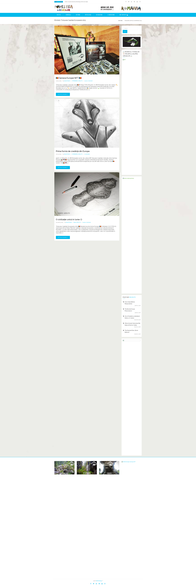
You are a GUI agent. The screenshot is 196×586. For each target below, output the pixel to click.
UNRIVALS (68, 14)
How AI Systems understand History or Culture (132, 317)
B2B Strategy (99, 580)
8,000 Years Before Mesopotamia (130, 302)
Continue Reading (62, 94)
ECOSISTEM (99, 14)
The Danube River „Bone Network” (72, 1)
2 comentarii (87, 154)
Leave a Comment (88, 80)
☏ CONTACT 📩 (124, 14)
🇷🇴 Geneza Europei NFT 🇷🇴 (68, 78)
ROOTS (59, 14)
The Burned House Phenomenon (130, 310)
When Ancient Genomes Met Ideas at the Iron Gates (132, 324)
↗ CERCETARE (111, 14)
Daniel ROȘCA (67, 80)
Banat (75, 222)
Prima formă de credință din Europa (72, 151)
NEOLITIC (80, 80)
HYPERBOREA (75, 80)
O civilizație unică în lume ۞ (69, 219)
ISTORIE (78, 14)
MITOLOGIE (88, 14)
